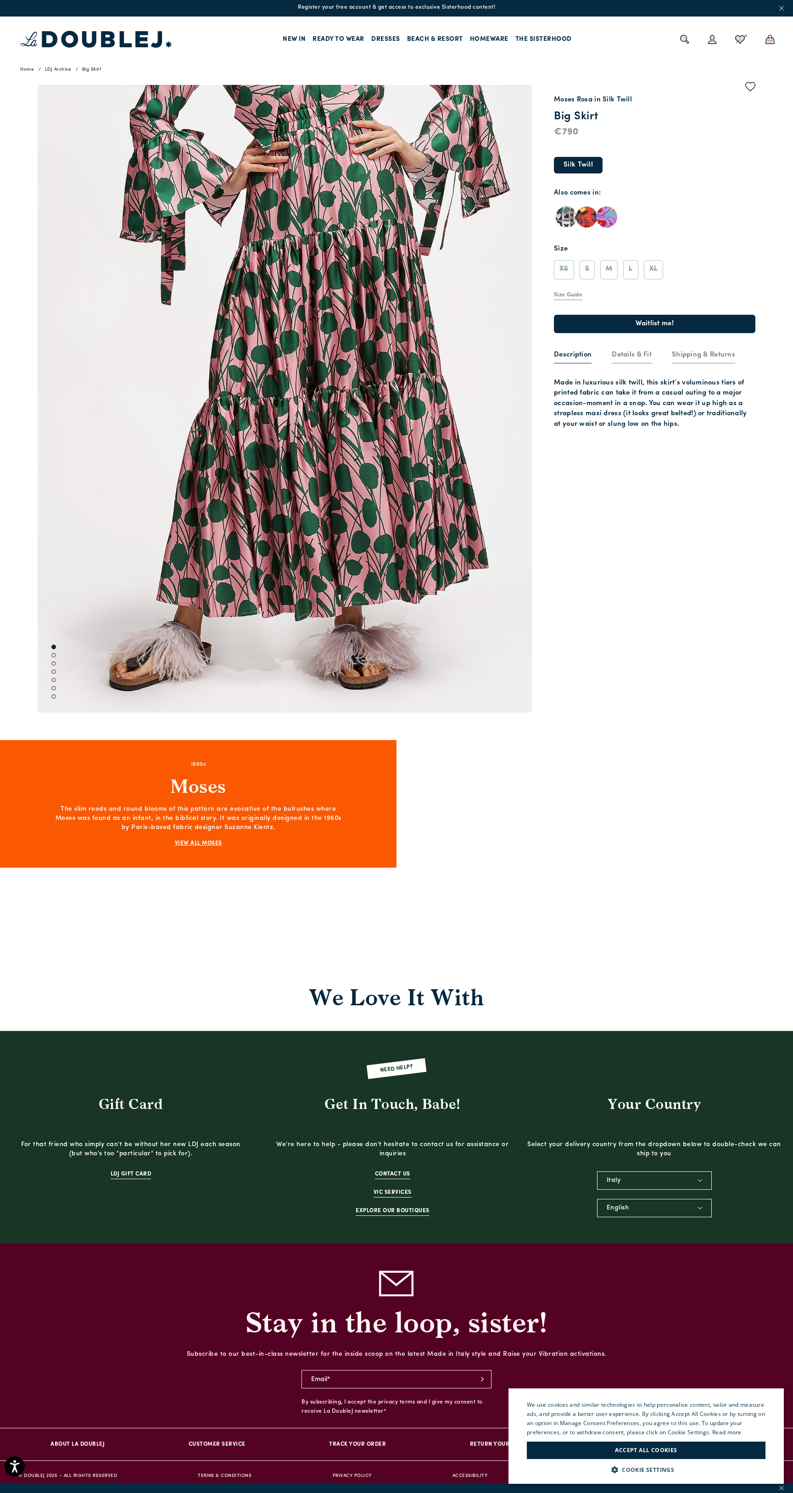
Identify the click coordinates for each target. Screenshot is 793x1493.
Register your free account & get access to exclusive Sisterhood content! (396, 7)
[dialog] (646, 1436)
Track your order (357, 1444)
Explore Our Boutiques (393, 1211)
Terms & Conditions (224, 1475)
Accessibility (470, 1475)
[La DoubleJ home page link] (96, 39)
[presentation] (573, 355)
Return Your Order (500, 1444)
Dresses (385, 39)
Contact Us (392, 1174)
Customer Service (217, 1444)
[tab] (573, 355)
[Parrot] (586, 217)
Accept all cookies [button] (646, 1450)
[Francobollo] (566, 217)
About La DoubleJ (77, 1444)
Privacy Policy (352, 1475)
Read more (727, 1432)
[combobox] (654, 1180)
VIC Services (393, 1192)
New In (294, 39)
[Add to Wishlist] (750, 88)
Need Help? (396, 1069)
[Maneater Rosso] (606, 217)
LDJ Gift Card (131, 1174)
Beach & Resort (435, 39)
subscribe (482, 1379)
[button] (646, 1470)
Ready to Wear (338, 39)
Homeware (489, 39)
